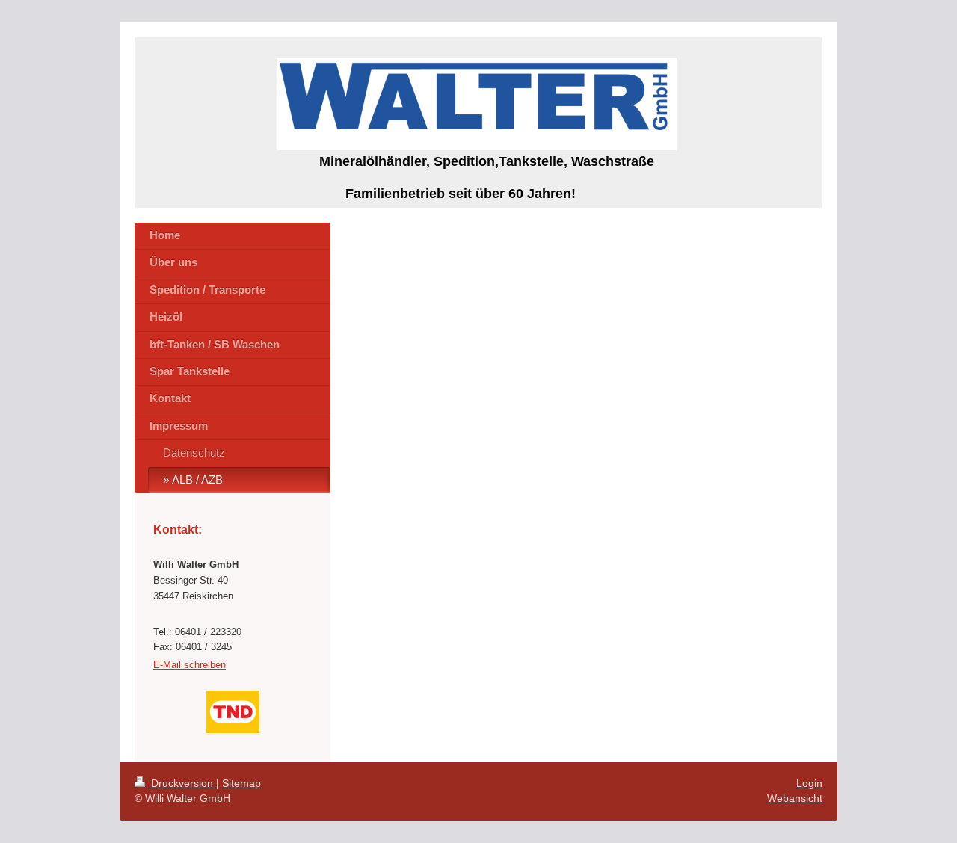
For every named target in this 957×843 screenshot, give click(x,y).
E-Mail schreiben (189, 664)
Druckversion (182, 783)
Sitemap (241, 783)
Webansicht (794, 798)
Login (809, 783)
